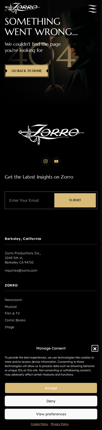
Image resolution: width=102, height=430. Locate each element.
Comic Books (15, 320)
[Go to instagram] (46, 161)
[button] (95, 348)
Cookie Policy (39, 424)
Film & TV (12, 313)
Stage (9, 327)
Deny (51, 401)
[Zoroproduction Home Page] (22, 8)
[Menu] (92, 8)
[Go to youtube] (56, 161)
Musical (11, 307)
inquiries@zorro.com (21, 270)
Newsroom (13, 300)
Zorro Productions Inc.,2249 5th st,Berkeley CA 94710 (23, 257)
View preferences (51, 414)
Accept (51, 388)
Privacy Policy (60, 424)
